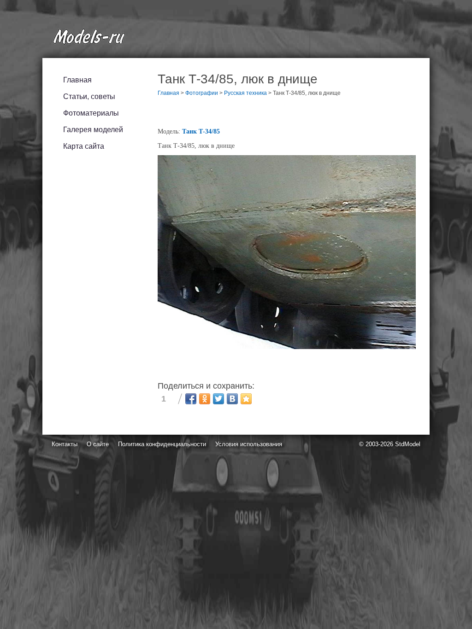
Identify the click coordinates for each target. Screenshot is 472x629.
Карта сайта (83, 146)
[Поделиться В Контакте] (232, 398)
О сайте (98, 444)
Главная (77, 80)
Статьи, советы (89, 96)
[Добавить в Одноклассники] (204, 398)
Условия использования (248, 444)
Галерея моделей (93, 130)
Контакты (64, 444)
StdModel (407, 444)
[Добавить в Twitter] (218, 398)
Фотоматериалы (91, 113)
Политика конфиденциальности (162, 444)
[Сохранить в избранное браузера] (246, 398)
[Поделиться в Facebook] (190, 398)
